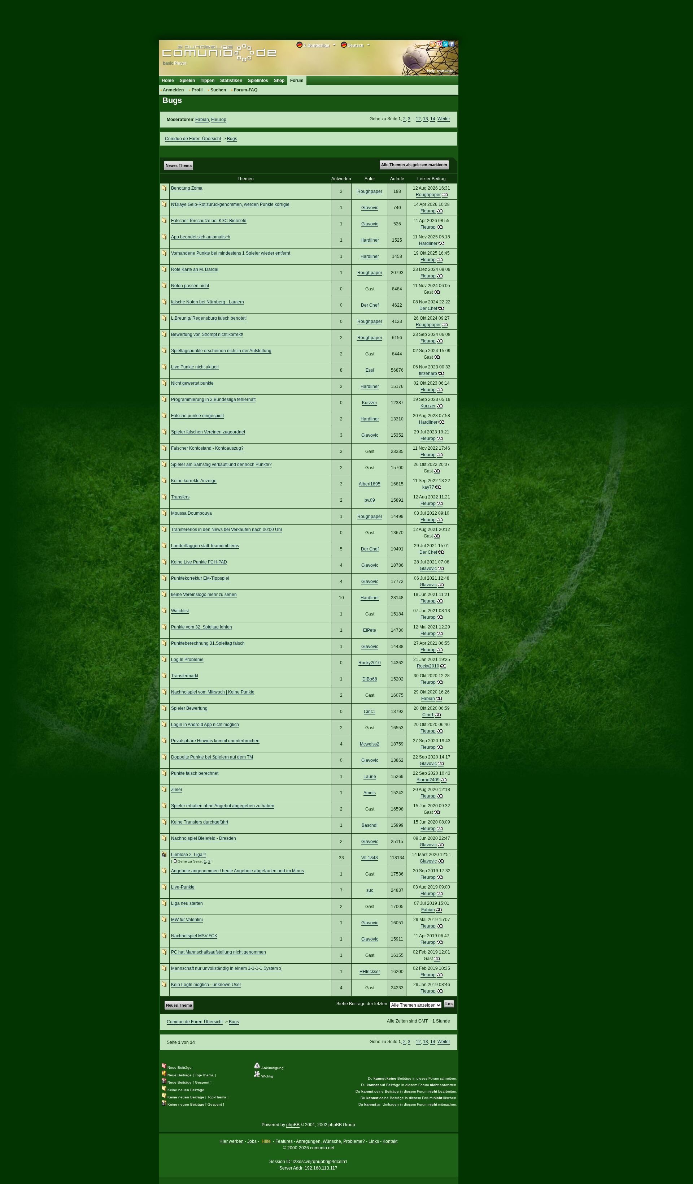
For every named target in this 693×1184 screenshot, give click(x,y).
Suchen (218, 89)
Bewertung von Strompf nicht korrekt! (207, 334)
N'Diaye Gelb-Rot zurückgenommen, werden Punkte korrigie (230, 204)
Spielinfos (258, 80)
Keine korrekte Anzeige (194, 480)
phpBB (293, 1124)
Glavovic (369, 207)
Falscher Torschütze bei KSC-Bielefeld (209, 220)
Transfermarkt (184, 675)
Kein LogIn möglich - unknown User (206, 984)
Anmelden (173, 89)
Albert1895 (369, 484)
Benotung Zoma (186, 188)
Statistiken (231, 80)
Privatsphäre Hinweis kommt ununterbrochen (215, 740)
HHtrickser (369, 971)
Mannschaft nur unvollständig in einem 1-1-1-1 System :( (226, 968)
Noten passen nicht (190, 285)
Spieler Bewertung (189, 708)
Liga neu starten (187, 903)
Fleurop (218, 119)
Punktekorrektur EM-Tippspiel (200, 578)
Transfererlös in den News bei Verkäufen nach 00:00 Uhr (226, 529)
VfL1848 (369, 857)
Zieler (176, 789)
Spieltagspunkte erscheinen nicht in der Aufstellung (221, 350)
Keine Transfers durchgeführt (199, 822)
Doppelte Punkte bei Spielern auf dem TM (212, 757)
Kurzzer (369, 402)
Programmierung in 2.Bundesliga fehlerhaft (213, 399)
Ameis (369, 792)
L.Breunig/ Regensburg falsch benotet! (209, 318)
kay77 (428, 487)
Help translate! (441, 71)
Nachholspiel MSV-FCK (194, 935)
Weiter (443, 118)
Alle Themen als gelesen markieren (414, 165)
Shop (279, 80)
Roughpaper (369, 191)
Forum (297, 80)
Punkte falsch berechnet (194, 773)
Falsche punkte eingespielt (197, 415)
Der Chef (370, 305)
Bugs (232, 138)
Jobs (252, 1141)
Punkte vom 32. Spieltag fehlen (201, 627)
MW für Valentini (187, 919)
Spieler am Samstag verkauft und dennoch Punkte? (221, 464)
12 (418, 118)
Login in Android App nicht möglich (205, 724)
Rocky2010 (369, 662)
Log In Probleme (187, 659)
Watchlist (180, 610)
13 (425, 118)
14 (432, 118)
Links (374, 1141)
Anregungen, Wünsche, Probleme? (330, 1141)
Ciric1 (369, 711)
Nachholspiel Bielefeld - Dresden (203, 838)
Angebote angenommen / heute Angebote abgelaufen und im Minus (237, 870)
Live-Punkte (183, 887)
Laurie (369, 776)
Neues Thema (179, 165)
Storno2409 (428, 779)
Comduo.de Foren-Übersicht (193, 138)
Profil (197, 89)
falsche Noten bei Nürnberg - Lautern (207, 301)
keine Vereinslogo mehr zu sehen (204, 594)
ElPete (369, 630)
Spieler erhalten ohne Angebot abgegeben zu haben (222, 805)
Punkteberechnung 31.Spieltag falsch (208, 643)
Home (168, 80)
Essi (370, 370)
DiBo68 (369, 679)
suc (369, 890)
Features (284, 1141)
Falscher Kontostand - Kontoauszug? (207, 448)
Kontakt (390, 1141)
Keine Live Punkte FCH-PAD (199, 562)
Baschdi (370, 825)
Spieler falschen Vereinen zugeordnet (208, 432)
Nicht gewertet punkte (192, 383)
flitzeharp (428, 373)
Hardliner (370, 240)
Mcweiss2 (369, 744)
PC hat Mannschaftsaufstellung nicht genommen (218, 952)
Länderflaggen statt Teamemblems (205, 545)
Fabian (202, 119)
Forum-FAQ (245, 89)
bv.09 (370, 500)
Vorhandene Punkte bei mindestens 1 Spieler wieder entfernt (230, 253)
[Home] (208, 53)
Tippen (207, 80)
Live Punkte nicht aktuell (195, 367)
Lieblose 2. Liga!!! (188, 854)
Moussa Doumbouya (191, 513)
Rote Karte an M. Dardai (194, 269)
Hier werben (231, 1141)
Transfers (180, 497)
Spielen (187, 80)
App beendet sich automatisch (200, 236)
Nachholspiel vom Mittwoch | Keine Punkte (212, 692)
